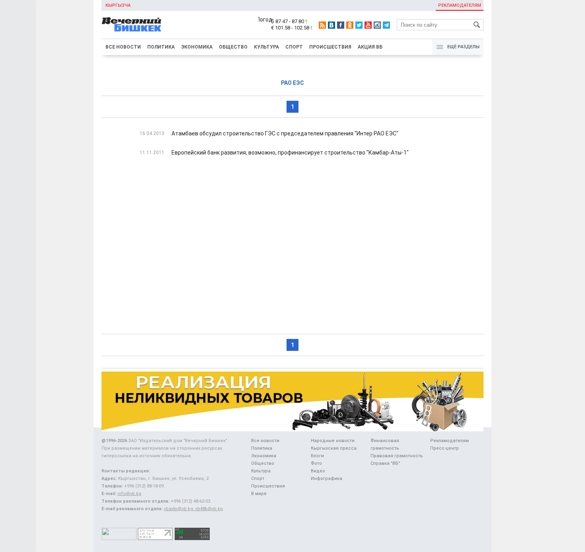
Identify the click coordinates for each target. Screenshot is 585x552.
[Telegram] (386, 25)
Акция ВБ (370, 47)
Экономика (197, 47)
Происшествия (330, 47)
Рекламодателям (459, 5)
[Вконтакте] (331, 25)
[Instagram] (377, 25)
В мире (259, 493)
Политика (161, 47)
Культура (266, 47)
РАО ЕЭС (292, 83)
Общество (233, 47)
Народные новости (333, 440)
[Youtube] (368, 25)
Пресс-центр (444, 448)
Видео (318, 471)
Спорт (294, 47)
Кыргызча (118, 5)
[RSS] (322, 25)
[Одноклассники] (349, 25)
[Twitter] (359, 25)
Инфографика (326, 478)
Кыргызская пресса (334, 448)
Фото (316, 463)
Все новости (123, 47)
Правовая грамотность (396, 455)
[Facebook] (340, 25)
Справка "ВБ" (385, 463)
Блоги (317, 455)
